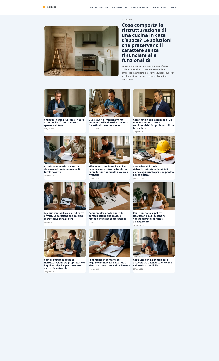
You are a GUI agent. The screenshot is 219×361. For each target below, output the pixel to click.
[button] (175, 7)
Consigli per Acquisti (140, 7)
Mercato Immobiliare (99, 7)
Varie (171, 7)
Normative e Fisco (120, 7)
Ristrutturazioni (159, 7)
